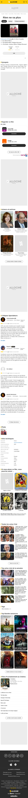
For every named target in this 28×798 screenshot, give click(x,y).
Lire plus (3, 340)
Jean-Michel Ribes (6, 40)
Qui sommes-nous (9, 781)
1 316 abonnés (9, 348)
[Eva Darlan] (7, 219)
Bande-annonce (13, 683)
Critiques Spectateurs (9, 316)
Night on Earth (7, 490)
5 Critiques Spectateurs (14, 422)
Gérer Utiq (16, 785)
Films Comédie (17, 13)
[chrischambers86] (3, 319)
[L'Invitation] (5, 684)
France (15, 440)
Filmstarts (5, 772)
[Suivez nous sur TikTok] (18, 755)
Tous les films (11, 13)
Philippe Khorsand (16, 42)
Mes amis (17, 46)
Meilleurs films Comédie (6, 514)
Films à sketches (6, 608)
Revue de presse (14, 783)
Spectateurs (11, 46)
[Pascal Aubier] (21, 243)
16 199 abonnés (10, 320)
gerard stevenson (11, 394)
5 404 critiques (16, 348)
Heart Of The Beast (5, 700)
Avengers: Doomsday (5, 697)
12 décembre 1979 (5, 39)
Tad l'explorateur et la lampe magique (9, 710)
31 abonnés (9, 396)
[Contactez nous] (22, 755)
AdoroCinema (19, 774)
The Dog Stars (4, 695)
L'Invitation (12, 678)
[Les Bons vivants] (7, 501)
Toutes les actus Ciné (14, 563)
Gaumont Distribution (18, 442)
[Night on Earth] (7, 481)
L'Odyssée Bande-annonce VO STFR (21, 667)
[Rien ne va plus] (14, 30)
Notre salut (3, 702)
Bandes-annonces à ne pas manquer (14, 671)
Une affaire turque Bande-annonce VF (21, 649)
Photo (3, 427)
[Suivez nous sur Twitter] (10, 755)
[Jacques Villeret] (21, 219)
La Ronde (21, 510)
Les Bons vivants (7, 510)
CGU (26, 781)
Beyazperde (6, 774)
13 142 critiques (17, 320)
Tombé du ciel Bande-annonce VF (7, 649)
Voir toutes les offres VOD (14, 152)
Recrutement (16, 781)
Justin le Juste (4, 705)
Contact (2, 781)
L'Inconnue (3, 708)
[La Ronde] (21, 501)
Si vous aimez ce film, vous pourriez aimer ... (11, 470)
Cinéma (6, 13)
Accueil (2, 13)
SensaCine (19, 772)
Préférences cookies (20, 782)
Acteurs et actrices (8, 209)
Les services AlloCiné (9, 785)
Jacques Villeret (13, 44)
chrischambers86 (11, 318)
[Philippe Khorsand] (7, 243)
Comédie (21, 39)
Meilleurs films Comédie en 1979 (17, 514)
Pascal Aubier (21, 252)
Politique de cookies (11, 782)
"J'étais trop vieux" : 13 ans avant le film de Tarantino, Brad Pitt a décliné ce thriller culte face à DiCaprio (21, 529)
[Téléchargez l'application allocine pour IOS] (12, 764)
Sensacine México (12, 776)
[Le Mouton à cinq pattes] (21, 481)
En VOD (3, 124)
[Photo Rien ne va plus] (4, 432)
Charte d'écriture (22, 783)
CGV (5, 782)
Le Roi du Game (4, 713)
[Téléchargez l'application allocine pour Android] (16, 764)
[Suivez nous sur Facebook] (6, 755)
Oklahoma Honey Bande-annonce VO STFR (7, 631)
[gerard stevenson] (3, 395)
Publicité (22, 781)
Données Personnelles (5, 783)
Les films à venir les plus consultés (14, 717)
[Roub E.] (3, 348)
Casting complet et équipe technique (14, 261)
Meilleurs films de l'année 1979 (19, 513)
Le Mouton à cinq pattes (21, 490)
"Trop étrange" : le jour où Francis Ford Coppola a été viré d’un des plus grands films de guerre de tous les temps (21, 547)
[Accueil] (12, 2)
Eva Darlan (5, 44)
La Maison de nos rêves (6, 692)
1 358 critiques (15, 396)
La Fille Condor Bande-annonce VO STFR (21, 631)
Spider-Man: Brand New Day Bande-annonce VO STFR (7, 667)
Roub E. (9, 346)
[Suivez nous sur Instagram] (14, 755)
